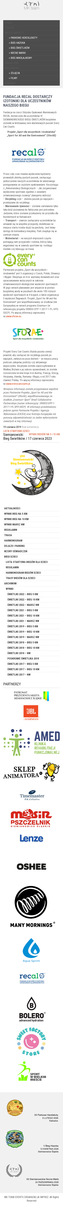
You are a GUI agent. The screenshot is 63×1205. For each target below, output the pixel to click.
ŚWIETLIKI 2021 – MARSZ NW (23, 621)
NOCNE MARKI (18, 52)
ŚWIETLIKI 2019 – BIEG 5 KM (22, 626)
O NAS (8, 22)
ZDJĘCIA (15, 73)
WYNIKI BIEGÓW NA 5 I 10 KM (44, 434)
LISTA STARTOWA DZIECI (16, 431)
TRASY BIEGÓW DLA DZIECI (20, 578)
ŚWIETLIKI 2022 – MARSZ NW (23, 604)
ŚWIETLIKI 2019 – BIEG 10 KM (23, 631)
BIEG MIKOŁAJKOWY (21, 57)
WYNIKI (9, 588)
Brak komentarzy (30, 427)
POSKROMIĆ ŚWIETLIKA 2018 (23, 658)
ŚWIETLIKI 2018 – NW (19, 653)
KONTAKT (10, 83)
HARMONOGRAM (13, 540)
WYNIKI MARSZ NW (14, 524)
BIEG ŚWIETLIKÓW (20, 47)
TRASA (8, 535)
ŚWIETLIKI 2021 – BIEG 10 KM (23, 615)
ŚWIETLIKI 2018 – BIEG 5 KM (22, 642)
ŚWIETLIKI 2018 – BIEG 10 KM (23, 647)
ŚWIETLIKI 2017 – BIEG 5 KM (22, 663)
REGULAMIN (10, 529)
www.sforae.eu (13, 316)
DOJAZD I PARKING (14, 545)
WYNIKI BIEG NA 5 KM (15, 513)
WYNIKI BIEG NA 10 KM (16, 519)
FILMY (14, 78)
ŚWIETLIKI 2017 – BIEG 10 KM (23, 669)
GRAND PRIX (12, 63)
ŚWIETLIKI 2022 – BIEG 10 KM (23, 599)
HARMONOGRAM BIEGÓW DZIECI (23, 572)
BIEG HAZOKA (18, 42)
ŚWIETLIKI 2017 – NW (19, 674)
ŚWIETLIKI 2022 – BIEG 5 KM (22, 594)
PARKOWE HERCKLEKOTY (24, 37)
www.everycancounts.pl (18, 383)
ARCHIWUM (10, 583)
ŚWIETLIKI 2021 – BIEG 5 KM (22, 610)
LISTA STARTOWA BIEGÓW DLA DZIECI (27, 562)
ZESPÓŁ (9, 27)
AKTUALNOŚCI (12, 508)
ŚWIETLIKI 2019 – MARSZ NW (23, 637)
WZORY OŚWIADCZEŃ (15, 551)
